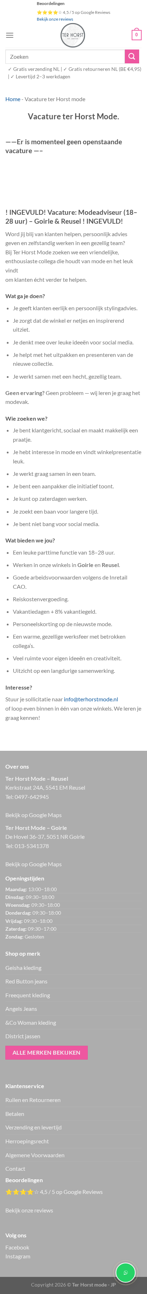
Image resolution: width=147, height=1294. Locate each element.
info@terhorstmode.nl (91, 699)
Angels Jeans (21, 1008)
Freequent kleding (27, 995)
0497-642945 (32, 796)
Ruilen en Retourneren (33, 1099)
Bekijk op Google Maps (33, 814)
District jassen (22, 1036)
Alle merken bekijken (46, 1052)
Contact (15, 1168)
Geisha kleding (23, 967)
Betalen (14, 1113)
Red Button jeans (26, 981)
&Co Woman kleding (30, 1022)
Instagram (17, 1256)
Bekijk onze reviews (55, 19)
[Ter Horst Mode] (72, 35)
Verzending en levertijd (33, 1127)
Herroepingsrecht (27, 1141)
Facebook (17, 1247)
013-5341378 (32, 845)
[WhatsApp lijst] (126, 1273)
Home (12, 98)
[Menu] (9, 35)
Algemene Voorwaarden (35, 1155)
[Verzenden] (132, 56)
